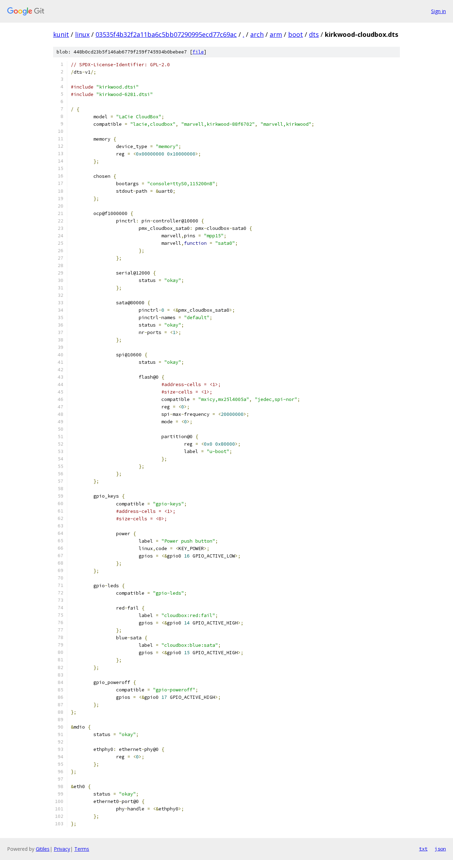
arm (276, 34)
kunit (61, 34)
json (440, 848)
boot (295, 34)
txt (423, 848)
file (198, 52)
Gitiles (43, 848)
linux (82, 34)
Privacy (62, 848)
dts (314, 34)
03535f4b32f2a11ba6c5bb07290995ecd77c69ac (166, 34)
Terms (81, 848)
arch (257, 34)
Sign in (438, 11)
